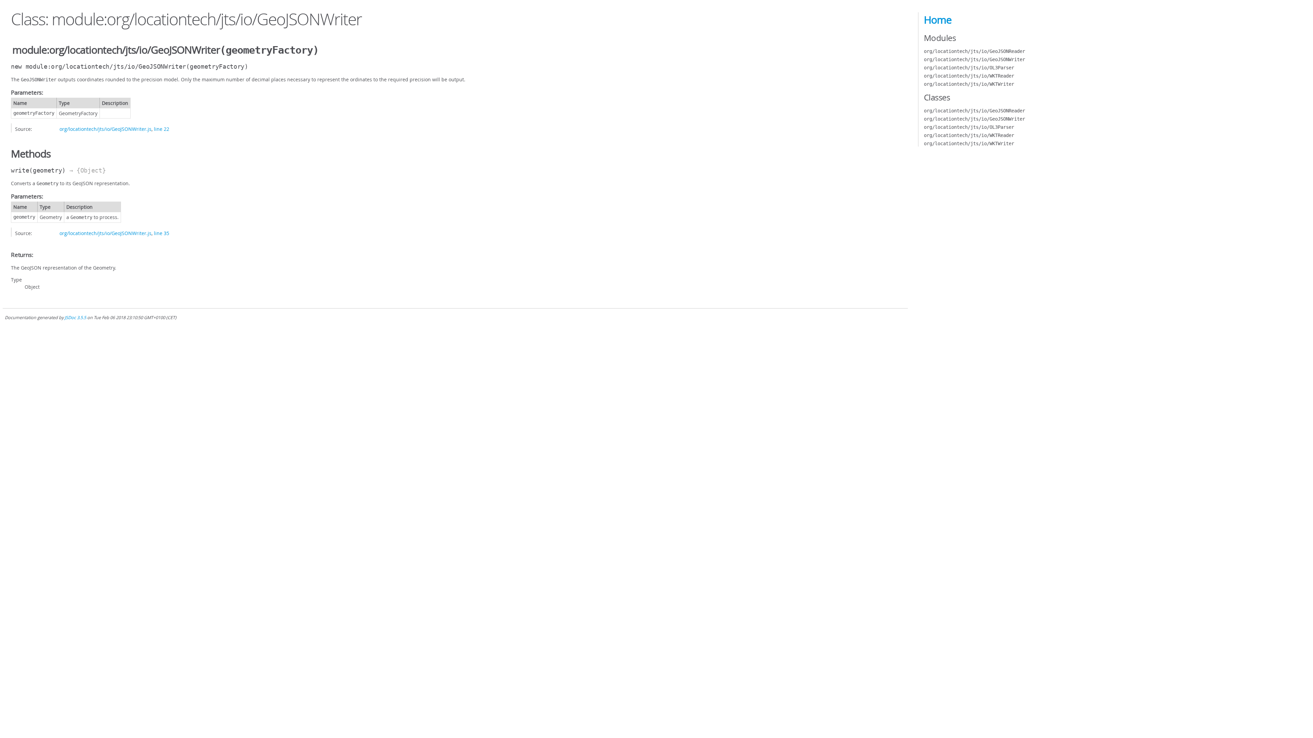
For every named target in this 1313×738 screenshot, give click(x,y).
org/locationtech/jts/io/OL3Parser (969, 67)
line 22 (161, 129)
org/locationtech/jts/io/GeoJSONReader (974, 51)
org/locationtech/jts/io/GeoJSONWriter (974, 59)
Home (938, 20)
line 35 (161, 233)
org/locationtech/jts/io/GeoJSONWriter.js (105, 129)
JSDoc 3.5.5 (75, 317)
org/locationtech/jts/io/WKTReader (969, 76)
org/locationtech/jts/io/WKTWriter (969, 84)
